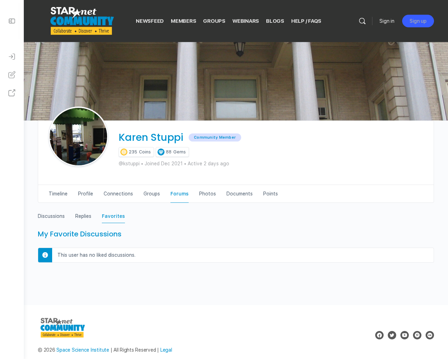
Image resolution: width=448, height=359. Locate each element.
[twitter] (392, 335)
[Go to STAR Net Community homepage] (81, 20)
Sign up (418, 21)
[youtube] (404, 335)
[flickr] (430, 335)
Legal (166, 350)
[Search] (362, 21)
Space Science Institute (82, 350)
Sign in (386, 21)
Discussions (51, 216)
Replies (83, 216)
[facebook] (379, 335)
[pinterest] (417, 335)
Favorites (113, 216)
